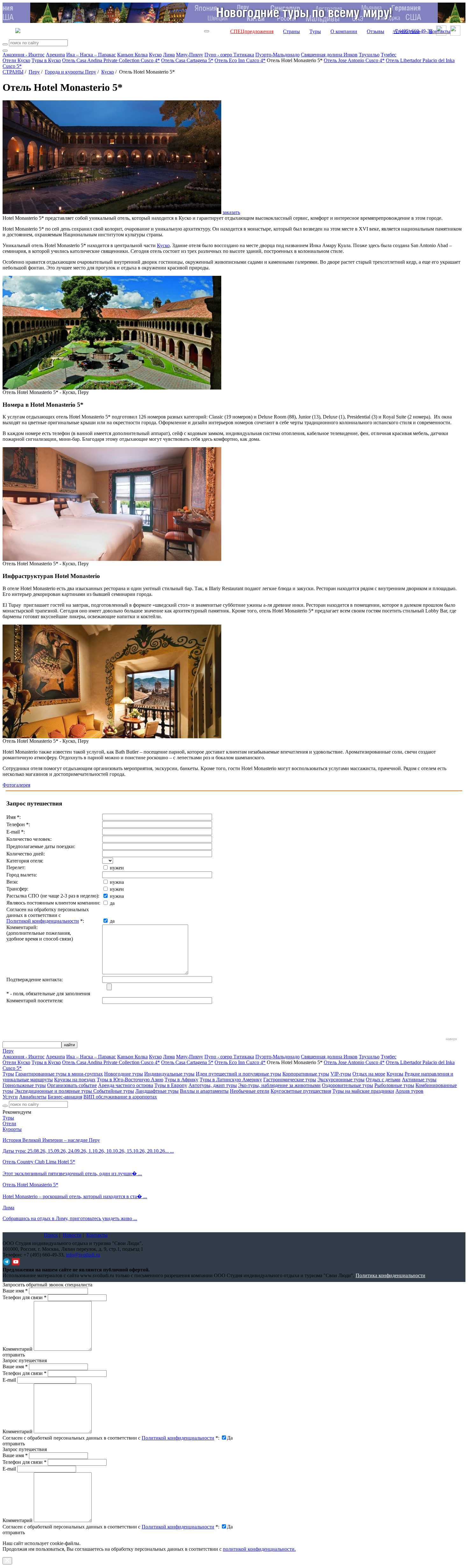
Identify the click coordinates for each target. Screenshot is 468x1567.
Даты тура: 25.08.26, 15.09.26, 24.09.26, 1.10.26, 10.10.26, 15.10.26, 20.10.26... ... (88, 1151)
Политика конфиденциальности (390, 1275)
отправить (14, 1532)
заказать (231, 212)
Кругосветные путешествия (301, 1091)
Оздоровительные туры (347, 1085)
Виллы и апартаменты (204, 1091)
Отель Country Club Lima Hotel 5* (39, 1161)
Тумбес (388, 54)
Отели (9, 1123)
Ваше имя (15, 1290)
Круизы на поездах (75, 1079)
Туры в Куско (46, 60)
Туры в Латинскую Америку (231, 1079)
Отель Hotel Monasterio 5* (30, 1184)
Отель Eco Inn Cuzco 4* (240, 60)
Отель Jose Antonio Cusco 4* (354, 60)
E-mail (9, 1380)
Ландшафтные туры (157, 1091)
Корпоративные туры (305, 1074)
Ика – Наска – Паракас (91, 54)
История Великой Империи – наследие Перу (51, 1140)
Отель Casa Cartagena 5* (187, 60)
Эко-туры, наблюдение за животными (279, 1085)
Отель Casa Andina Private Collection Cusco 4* (111, 60)
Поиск (51, 1235)
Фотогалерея (16, 785)
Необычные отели (249, 1091)
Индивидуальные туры (169, 1074)
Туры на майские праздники (363, 1091)
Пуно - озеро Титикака (229, 54)
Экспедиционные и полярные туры (54, 1091)
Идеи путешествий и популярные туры (238, 1074)
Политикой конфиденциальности (42, 921)
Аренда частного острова (125, 1085)
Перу (34, 72)
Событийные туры (113, 1091)
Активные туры (419, 1079)
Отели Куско (16, 60)
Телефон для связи (24, 1297)
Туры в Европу (170, 1085)
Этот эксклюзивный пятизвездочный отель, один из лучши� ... (72, 1173)
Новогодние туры (123, 1074)
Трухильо (369, 54)
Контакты (439, 31)
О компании (343, 31)
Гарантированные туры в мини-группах (59, 1074)
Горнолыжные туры (24, 1085)
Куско (155, 54)
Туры (315, 31)
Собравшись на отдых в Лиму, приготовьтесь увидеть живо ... (70, 1218)
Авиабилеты (32, 1096)
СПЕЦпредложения (251, 31)
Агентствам (407, 31)
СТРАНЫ (13, 72)
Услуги (10, 1096)
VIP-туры (340, 1074)
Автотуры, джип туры (212, 1085)
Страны (291, 31)
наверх (451, 1039)
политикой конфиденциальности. (259, 1549)
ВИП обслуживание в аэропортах (120, 1096)
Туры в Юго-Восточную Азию (130, 1079)
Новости (72, 1235)
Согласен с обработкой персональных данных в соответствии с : (111, 1438)
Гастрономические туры (289, 1079)
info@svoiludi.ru (83, 1254)
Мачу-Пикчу (189, 54)
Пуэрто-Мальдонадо (277, 54)
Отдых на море (368, 1074)
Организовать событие (72, 1085)
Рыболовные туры (394, 1085)
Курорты (12, 1129)
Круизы (394, 1074)
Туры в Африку (181, 1079)
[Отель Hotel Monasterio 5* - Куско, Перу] (112, 387)
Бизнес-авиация (65, 1096)
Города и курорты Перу (70, 72)
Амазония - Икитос (24, 54)
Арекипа (55, 54)
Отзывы (375, 31)
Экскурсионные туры (341, 1079)
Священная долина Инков (329, 54)
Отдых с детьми (383, 1079)
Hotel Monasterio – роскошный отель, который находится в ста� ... (75, 1196)
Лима (169, 54)
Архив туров (409, 1091)
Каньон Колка (132, 54)
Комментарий (17, 1349)
